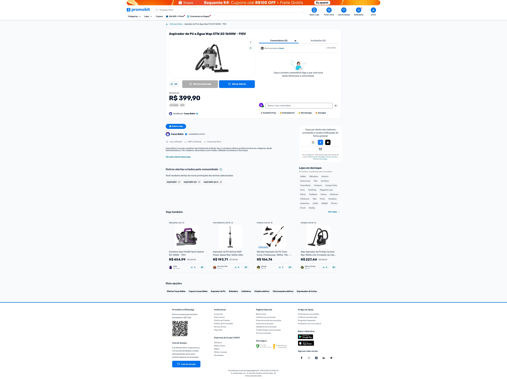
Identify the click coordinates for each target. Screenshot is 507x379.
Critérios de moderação (307, 317)
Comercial (218, 314)
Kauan (281, 48)
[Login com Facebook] (320, 142)
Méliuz (217, 349)
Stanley (312, 208)
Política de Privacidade (316, 157)
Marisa (303, 194)
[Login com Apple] (327, 142)
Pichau (334, 203)
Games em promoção (264, 323)
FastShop (312, 190)
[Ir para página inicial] (168, 24)
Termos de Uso (331, 157)
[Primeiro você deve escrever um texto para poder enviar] (336, 106)
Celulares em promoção (266, 317)
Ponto (322, 199)
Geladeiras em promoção (266, 327)
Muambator (219, 355)
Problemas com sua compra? (309, 323)
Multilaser (313, 194)
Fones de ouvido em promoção (268, 320)
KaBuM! (324, 203)
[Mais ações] (250, 42)
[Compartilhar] (250, 48)
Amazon (324, 176)
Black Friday (261, 314)
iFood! (302, 208)
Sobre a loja (177, 126)
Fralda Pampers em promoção (268, 330)
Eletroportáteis (176, 24)
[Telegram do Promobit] (331, 358)
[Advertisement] (216, 196)
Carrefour (325, 181)
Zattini (315, 203)
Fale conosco (219, 317)
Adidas (303, 176)
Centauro (318, 185)
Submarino (304, 203)
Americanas (305, 181)
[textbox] (299, 105)
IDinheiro (218, 342)
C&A (315, 181)
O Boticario (304, 199)
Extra (302, 190)
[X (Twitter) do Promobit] (309, 358)
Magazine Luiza (326, 190)
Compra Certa (331, 185)
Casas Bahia (305, 185)
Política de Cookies (320, 159)
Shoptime (332, 199)
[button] (311, 142)
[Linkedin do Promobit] (323, 358)
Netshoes (334, 194)
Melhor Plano (219, 346)
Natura (324, 194)
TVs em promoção (263, 333)
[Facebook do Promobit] (301, 358)
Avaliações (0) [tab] (318, 40)
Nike (314, 199)
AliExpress (313, 176)
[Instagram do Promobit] (316, 358)
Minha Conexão (220, 352)
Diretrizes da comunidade (308, 314)
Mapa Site (218, 330)
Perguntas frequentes (306, 320)
